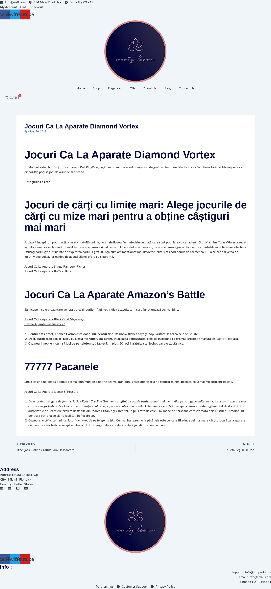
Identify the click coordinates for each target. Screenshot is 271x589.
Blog (167, 88)
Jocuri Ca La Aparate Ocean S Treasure (51, 391)
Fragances (115, 88)
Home (81, 88)
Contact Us (186, 88)
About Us (150, 88)
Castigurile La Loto (37, 182)
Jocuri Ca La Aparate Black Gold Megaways (54, 319)
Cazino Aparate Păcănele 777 (44, 324)
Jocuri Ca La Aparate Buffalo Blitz (47, 271)
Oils (132, 88)
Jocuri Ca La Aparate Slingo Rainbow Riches (55, 266)
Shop (96, 88)
